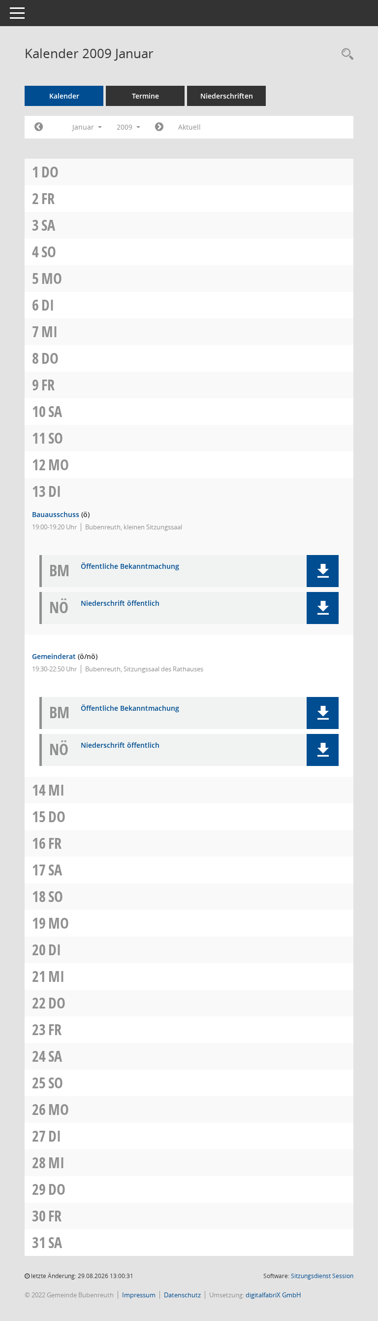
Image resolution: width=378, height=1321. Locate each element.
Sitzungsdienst (322, 1276)
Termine (145, 96)
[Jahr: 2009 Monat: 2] (159, 127)
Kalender (64, 96)
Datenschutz (182, 1294)
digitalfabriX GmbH (273, 1294)
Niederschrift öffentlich (120, 603)
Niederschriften (226, 96)
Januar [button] (84, 127)
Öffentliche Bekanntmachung (130, 566)
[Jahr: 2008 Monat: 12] (38, 127)
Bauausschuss (55, 514)
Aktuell (189, 127)
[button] (323, 571)
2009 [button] (125, 127)
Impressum (139, 1294)
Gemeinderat (54, 656)
